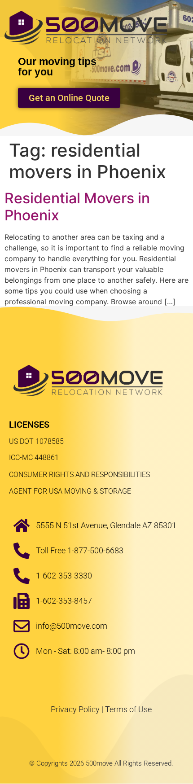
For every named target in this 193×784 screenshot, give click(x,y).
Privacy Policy (75, 709)
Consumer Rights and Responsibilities (79, 474)
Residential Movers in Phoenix (77, 206)
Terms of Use (128, 709)
